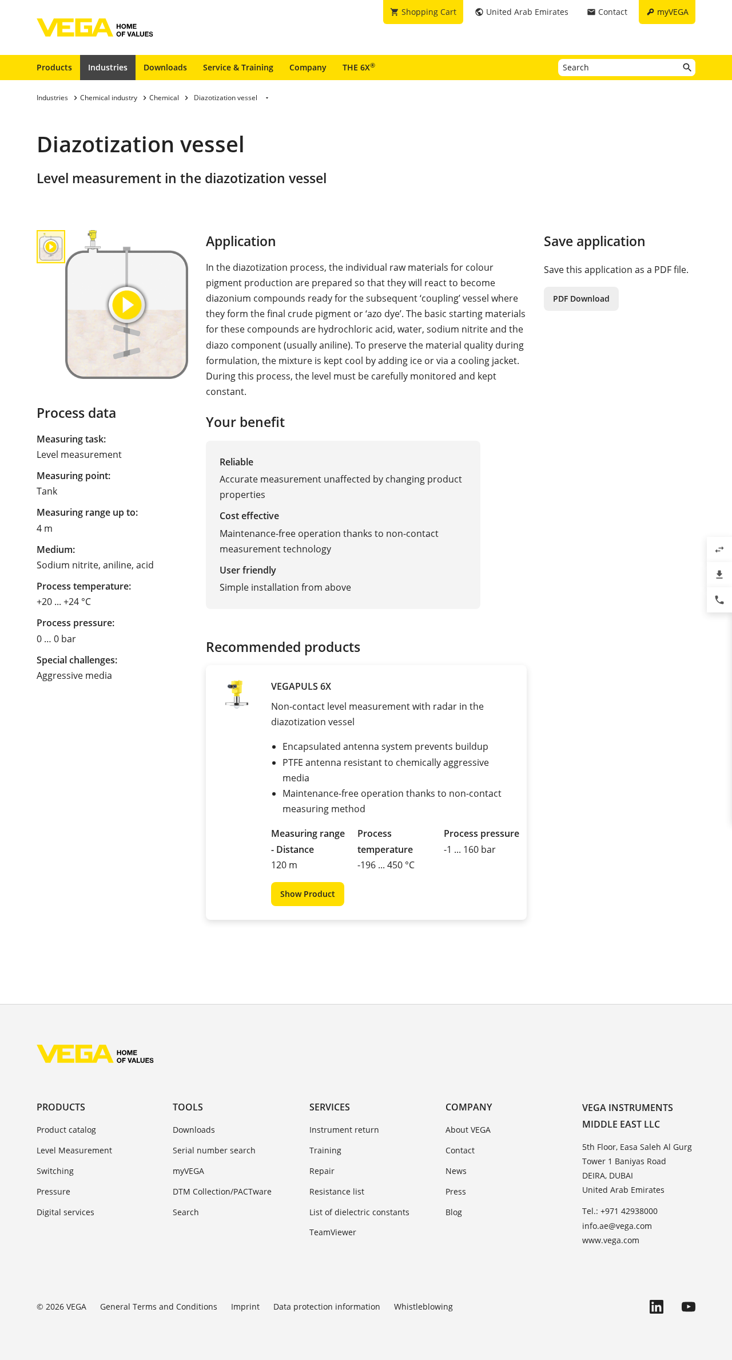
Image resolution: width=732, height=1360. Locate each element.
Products (54, 67)
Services (329, 1107)
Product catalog (66, 1129)
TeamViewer (332, 1232)
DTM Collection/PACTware (222, 1191)
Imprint (245, 1306)
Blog (453, 1212)
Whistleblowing (423, 1306)
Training (325, 1150)
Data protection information (326, 1306)
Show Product (307, 893)
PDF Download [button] (581, 298)
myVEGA (188, 1170)
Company (308, 67)
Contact (460, 1150)
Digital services (65, 1212)
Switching (55, 1170)
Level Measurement (74, 1150)
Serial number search (214, 1150)
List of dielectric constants (359, 1212)
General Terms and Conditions (158, 1306)
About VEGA (468, 1129)
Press (455, 1191)
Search (186, 1212)
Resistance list (336, 1191)
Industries (108, 67)
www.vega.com (610, 1240)
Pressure (53, 1191)
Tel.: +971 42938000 (620, 1210)
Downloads (165, 67)
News (456, 1170)
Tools (188, 1107)
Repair (322, 1170)
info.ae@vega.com (617, 1225)
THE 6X (359, 67)
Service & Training (238, 67)
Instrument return (344, 1129)
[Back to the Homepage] (95, 1054)
